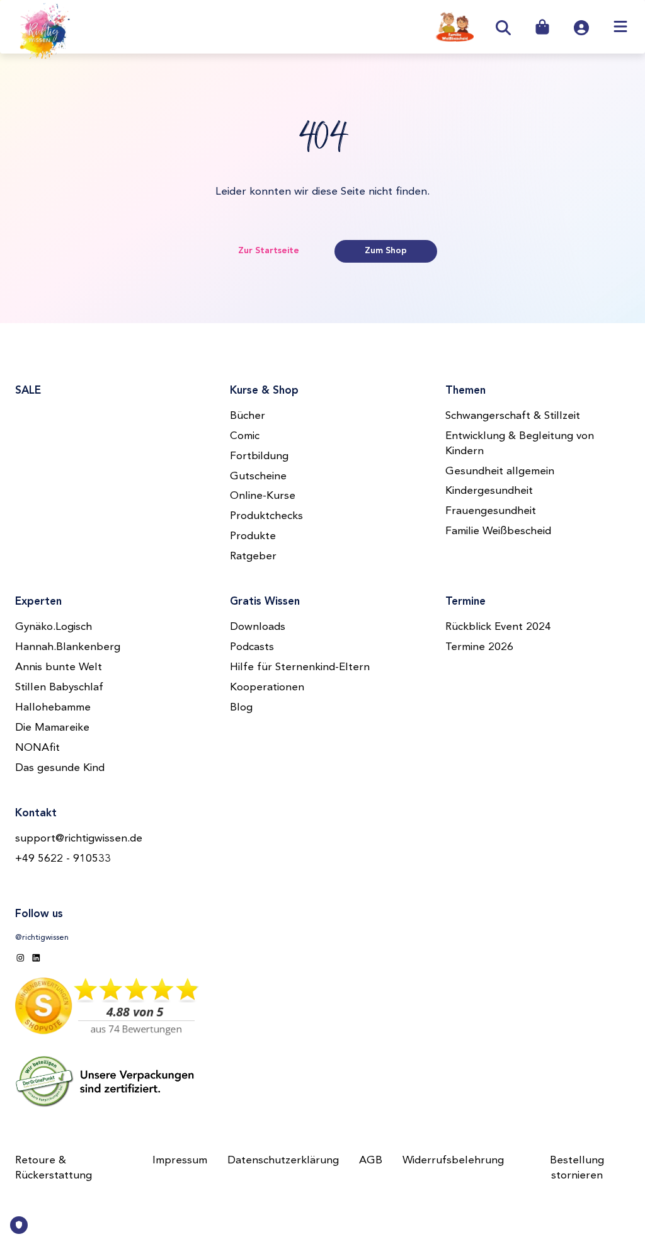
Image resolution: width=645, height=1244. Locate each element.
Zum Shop (386, 250)
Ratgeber (253, 556)
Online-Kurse (262, 496)
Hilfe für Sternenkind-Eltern (300, 667)
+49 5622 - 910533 (63, 858)
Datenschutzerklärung (283, 1160)
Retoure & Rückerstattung (53, 1168)
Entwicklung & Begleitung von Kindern (519, 444)
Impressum (179, 1160)
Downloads (257, 627)
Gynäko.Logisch (53, 627)
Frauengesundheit (490, 511)
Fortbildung (259, 456)
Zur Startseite (268, 250)
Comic (245, 436)
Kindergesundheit (489, 491)
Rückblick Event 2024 (498, 627)
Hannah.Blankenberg (67, 647)
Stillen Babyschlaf (59, 687)
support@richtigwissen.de (78, 838)
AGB (370, 1160)
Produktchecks (266, 516)
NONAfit (37, 748)
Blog (241, 707)
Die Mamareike (52, 727)
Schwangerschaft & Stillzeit (512, 416)
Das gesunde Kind (60, 768)
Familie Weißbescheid (498, 531)
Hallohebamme (53, 707)
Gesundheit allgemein (499, 471)
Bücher (247, 416)
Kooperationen (267, 687)
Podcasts (252, 647)
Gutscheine (258, 476)
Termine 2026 (479, 647)
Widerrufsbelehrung (453, 1160)
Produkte (253, 536)
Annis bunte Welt (58, 667)
